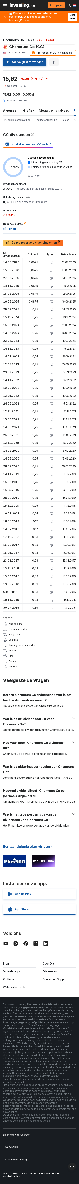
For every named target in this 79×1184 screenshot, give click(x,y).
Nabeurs (12, 100)
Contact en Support (55, 979)
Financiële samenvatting (16, 120)
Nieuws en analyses (54, 110)
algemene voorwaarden (16, 1134)
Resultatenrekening (46, 120)
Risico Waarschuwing (15, 1159)
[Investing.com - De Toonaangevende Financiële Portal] (22, 5)
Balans (65, 120)
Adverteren (50, 971)
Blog (6, 963)
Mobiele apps (12, 971)
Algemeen (10, 110)
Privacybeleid (11, 1147)
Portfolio (8, 979)
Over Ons (49, 963)
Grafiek (28, 110)
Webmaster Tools (14, 987)
